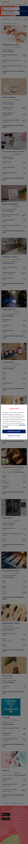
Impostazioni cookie (14, 435)
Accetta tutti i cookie (14, 431)
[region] (14, 422)
